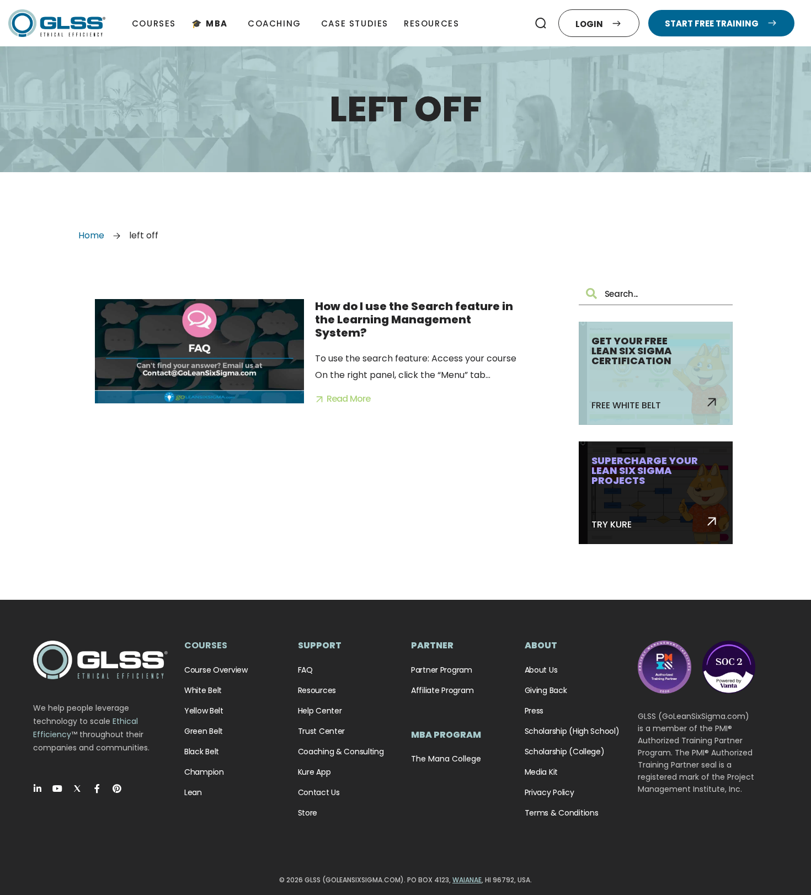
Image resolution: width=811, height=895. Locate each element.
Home (91, 235)
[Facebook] (97, 788)
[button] (540, 23)
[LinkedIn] (37, 788)
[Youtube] (57, 788)
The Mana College (446, 758)
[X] (77, 788)
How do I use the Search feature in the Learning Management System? (414, 319)
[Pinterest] (117, 788)
